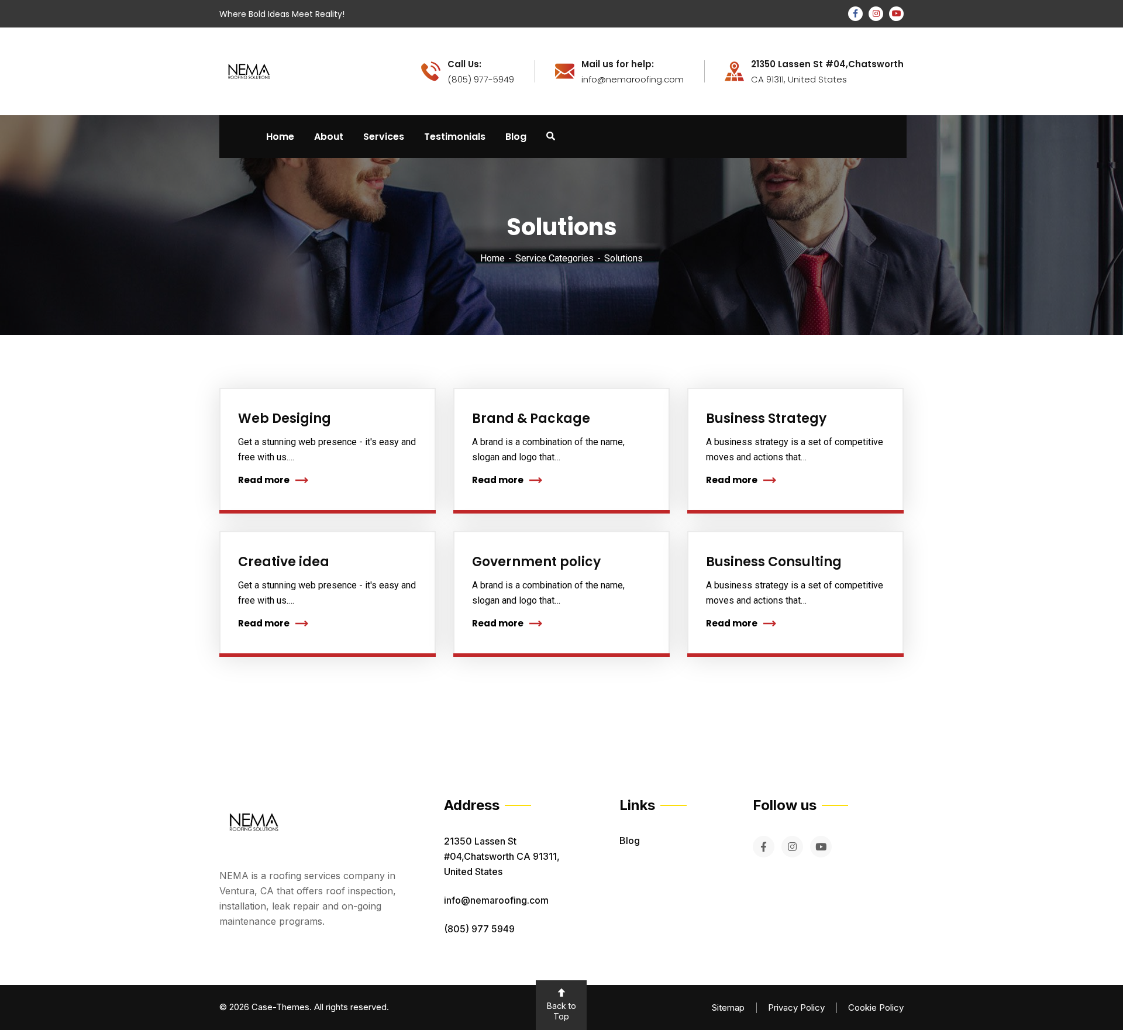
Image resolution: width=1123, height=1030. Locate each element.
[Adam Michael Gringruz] (248, 70)
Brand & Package (531, 418)
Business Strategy (766, 418)
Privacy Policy (796, 1007)
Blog (629, 840)
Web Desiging (284, 418)
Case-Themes (280, 1006)
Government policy (536, 562)
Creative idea (283, 562)
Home (492, 258)
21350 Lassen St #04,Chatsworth (827, 64)
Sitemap (728, 1007)
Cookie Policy (876, 1007)
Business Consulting (774, 562)
